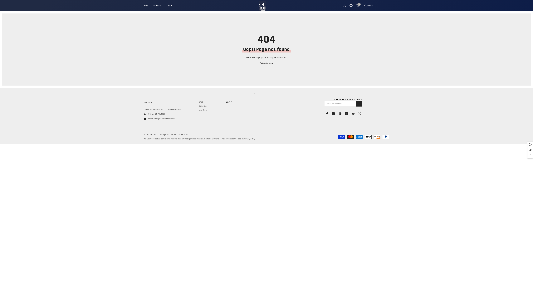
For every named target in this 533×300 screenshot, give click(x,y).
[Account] (344, 5)
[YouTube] (353, 113)
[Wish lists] (351, 5)
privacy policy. (250, 139)
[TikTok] (346, 113)
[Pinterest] (340, 113)
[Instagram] (333, 113)
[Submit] (359, 104)
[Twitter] (359, 113)
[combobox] (378, 5)
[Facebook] (327, 113)
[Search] (365, 6)
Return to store (266, 63)
